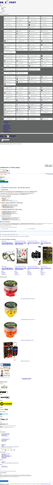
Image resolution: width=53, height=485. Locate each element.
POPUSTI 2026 (4, 441)
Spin (2, 15)
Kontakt (3, 462)
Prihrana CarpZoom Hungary (22, 266)
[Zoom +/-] (0, 482)
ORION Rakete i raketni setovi (7, 125)
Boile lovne (16, 266)
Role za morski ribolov (31, 266)
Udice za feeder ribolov (10, 236)
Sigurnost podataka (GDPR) (5, 433)
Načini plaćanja (4, 444)
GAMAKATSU (27, 236)
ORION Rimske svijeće (6, 127)
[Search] (0, 5)
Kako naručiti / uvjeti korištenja (6, 453)
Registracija (3, 11)
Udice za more (15, 236)
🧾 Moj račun (3, 461)
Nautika (3, 67)
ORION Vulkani (5, 130)
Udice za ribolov (20, 236)
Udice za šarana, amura (44, 266)
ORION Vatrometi (5, 124)
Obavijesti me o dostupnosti (4, 181)
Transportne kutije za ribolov (7, 121)
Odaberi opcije (43, 274)
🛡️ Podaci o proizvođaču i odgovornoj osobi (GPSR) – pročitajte (9, 234)
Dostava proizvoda (4, 466)
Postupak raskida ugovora (5, 435)
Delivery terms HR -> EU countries (26, 378)
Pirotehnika (3, 123)
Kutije (2, 120)
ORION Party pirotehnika (6, 131)
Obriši (1, 178)
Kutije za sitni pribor (6, 122)
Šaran (2, 29)
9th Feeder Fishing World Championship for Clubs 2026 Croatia (10, 446)
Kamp (2, 102)
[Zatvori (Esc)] (2, 482)
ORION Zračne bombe (6, 126)
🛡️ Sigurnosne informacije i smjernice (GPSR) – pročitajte (8, 231)
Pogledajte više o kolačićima (5, 484)
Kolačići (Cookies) (4, 440)
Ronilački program (4, 266)
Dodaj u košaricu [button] (4, 274)
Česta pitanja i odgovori (5, 439)
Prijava (2, 8)
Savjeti (2, 132)
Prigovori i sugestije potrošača (5, 434)
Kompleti (3, 71)
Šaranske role (35, 266)
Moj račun (3, 445)
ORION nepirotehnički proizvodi (7, 128)
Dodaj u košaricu (2, 180)
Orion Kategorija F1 (6, 129)
